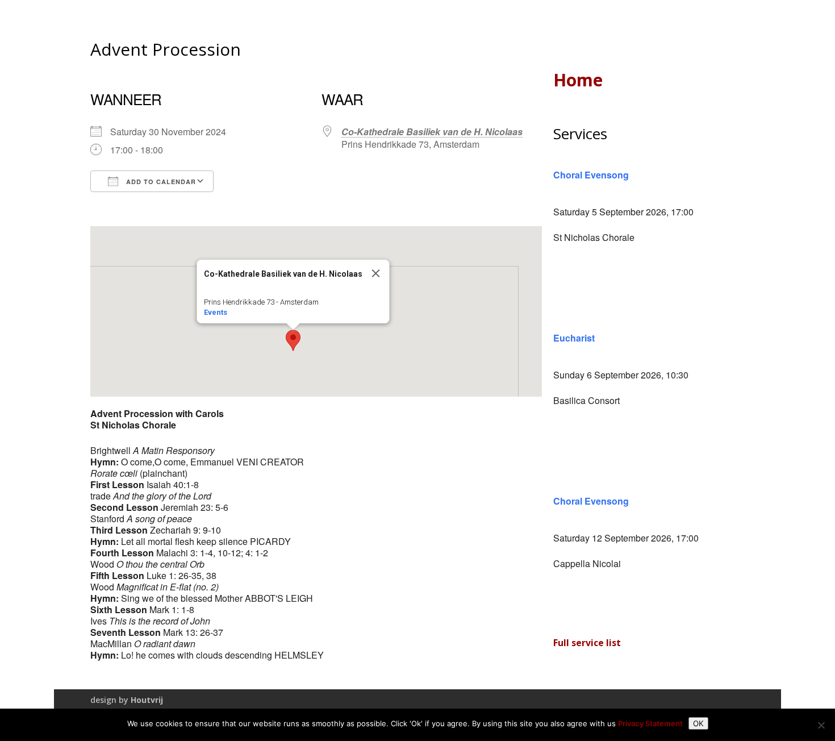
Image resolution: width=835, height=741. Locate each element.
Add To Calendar (160, 181)
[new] (820, 725)
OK (698, 723)
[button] (293, 340)
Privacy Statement (650, 723)
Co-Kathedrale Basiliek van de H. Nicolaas (432, 131)
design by (126, 699)
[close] (376, 273)
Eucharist (574, 337)
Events (215, 312)
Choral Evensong (591, 174)
